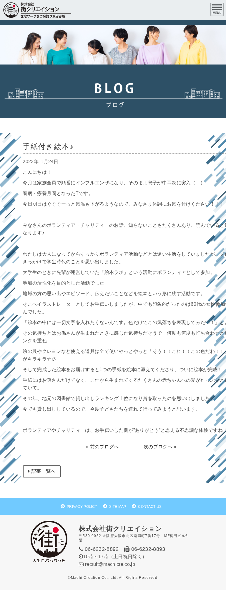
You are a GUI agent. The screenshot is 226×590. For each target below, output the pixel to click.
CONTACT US (150, 507)
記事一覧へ (43, 471)
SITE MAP (117, 507)
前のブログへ (104, 446)
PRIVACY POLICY (82, 507)
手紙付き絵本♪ (48, 147)
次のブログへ (158, 446)
